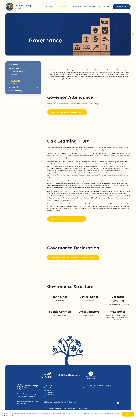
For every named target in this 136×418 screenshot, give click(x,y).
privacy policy (9, 415)
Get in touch (121, 7)
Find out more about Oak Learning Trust (66, 219)
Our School (49, 7)
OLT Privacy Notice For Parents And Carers (59, 402)
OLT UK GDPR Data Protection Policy (96, 386)
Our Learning (89, 7)
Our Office (76, 7)
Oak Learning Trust (89, 388)
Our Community (104, 7)
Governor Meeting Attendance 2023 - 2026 (67, 112)
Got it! (128, 414)
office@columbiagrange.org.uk (27, 401)
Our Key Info (62, 7)
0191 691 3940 (22, 403)
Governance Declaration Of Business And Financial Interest (73, 257)
